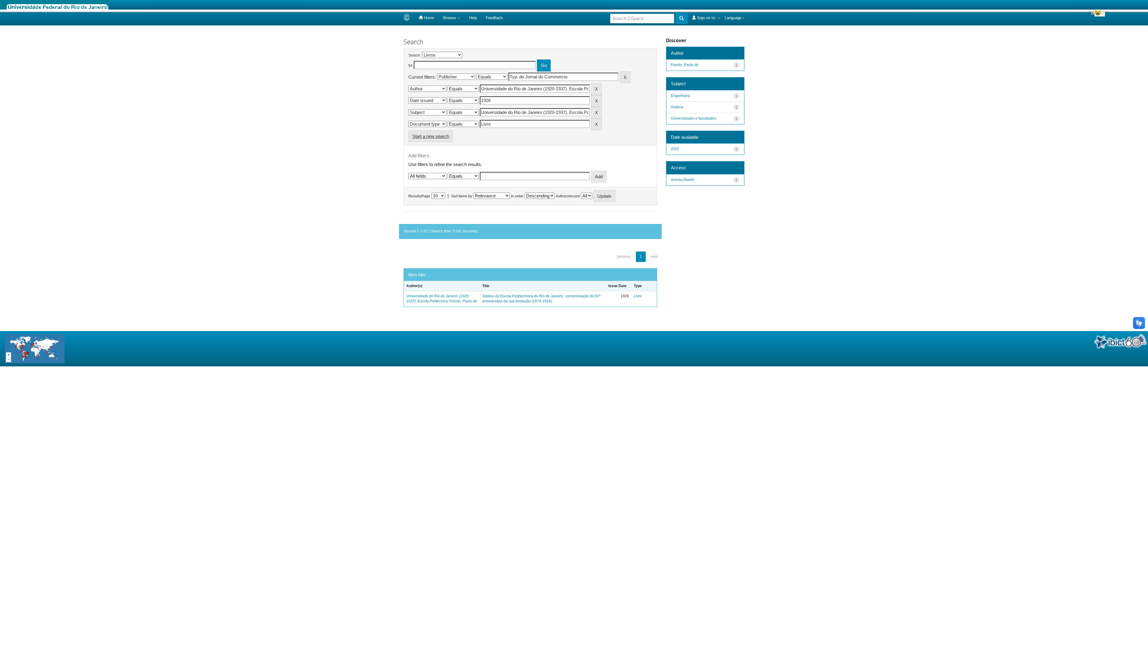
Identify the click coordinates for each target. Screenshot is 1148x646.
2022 (675, 149)
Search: (414, 55)
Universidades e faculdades (693, 118)
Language (733, 18)
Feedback (494, 18)
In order (517, 196)
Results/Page (419, 196)
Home (428, 18)
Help (473, 18)
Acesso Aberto (682, 180)
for (410, 65)
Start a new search (430, 136)
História (677, 107)
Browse (450, 18)
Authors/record (568, 196)
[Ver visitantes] (35, 348)
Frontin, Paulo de (463, 301)
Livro (638, 296)
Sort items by (461, 196)
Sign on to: (706, 18)
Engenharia (680, 96)
